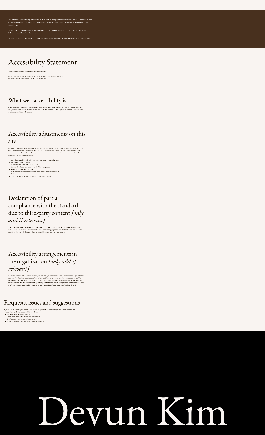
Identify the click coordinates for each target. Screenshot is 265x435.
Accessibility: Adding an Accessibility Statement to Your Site (67, 38)
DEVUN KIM (16, 7)
